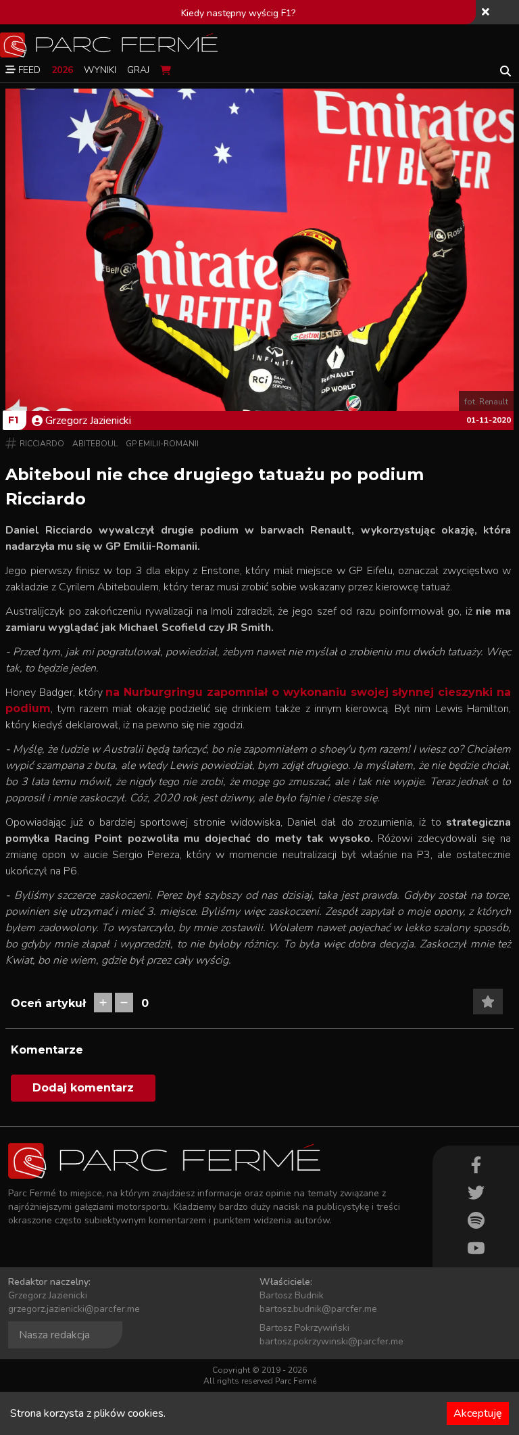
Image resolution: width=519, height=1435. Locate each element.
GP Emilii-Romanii (162, 443)
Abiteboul (95, 443)
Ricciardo (42, 443)
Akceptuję (477, 1413)
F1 (13, 420)
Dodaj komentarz (83, 1087)
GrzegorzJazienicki (88, 420)
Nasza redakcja (54, 1334)
